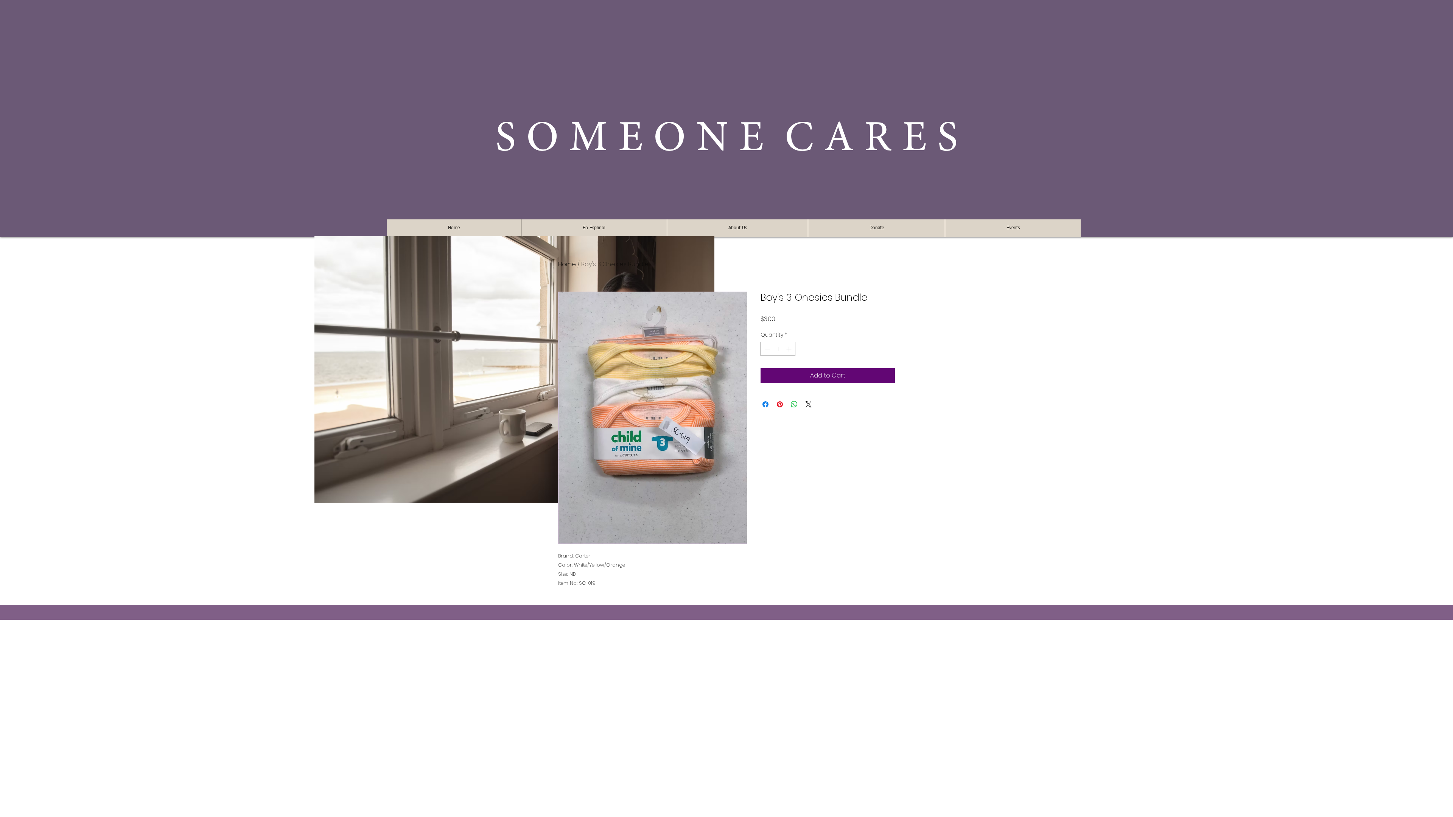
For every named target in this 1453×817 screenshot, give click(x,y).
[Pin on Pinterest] (779, 404)
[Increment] (789, 349)
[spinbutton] (778, 349)
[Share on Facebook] (765, 404)
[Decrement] (766, 349)
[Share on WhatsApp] (794, 404)
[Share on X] (808, 404)
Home (567, 264)
